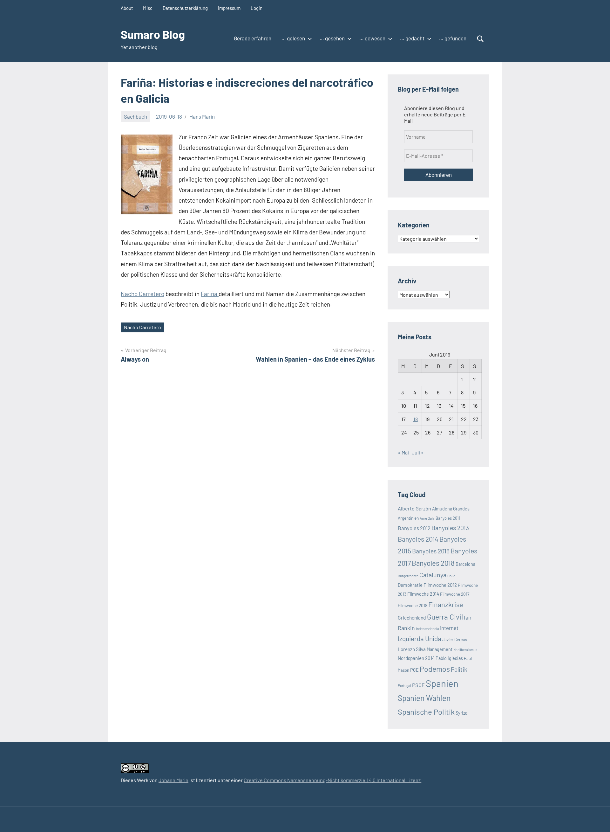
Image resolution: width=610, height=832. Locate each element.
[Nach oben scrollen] (597, 819)
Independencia (427, 628)
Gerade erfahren (252, 38)
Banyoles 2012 (414, 528)
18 (415, 419)
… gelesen (293, 38)
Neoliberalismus (465, 650)
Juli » (418, 452)
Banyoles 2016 (431, 551)
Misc (147, 8)
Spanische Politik (426, 711)
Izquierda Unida (419, 638)
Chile (451, 575)
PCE (414, 670)
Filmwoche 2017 (454, 594)
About (127, 8)
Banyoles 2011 (448, 518)
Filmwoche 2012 (440, 585)
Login (256, 8)
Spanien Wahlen (424, 698)
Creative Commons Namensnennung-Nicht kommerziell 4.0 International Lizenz (332, 780)
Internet (449, 628)
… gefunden (452, 38)
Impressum (229, 8)
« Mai (403, 452)
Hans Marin (202, 116)
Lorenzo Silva (412, 649)
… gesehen (332, 38)
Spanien (442, 683)
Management (439, 649)
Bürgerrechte (408, 575)
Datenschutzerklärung (185, 8)
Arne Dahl (427, 518)
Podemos (435, 668)
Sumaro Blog (153, 34)
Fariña (210, 293)
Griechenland (412, 617)
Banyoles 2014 (418, 539)
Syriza (461, 713)
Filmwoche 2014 (423, 594)
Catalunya (432, 575)
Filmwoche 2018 (412, 605)
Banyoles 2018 (433, 563)
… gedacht (412, 38)
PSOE (418, 685)
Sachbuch (135, 116)
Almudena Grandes (451, 508)
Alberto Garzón (414, 508)
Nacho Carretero (142, 293)
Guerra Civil (445, 616)
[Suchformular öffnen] (480, 38)
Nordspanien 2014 (416, 658)
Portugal (404, 685)
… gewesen (372, 38)
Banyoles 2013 (450, 527)
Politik (459, 669)
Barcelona (465, 564)
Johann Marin (173, 780)
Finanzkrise (445, 604)
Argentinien (408, 518)
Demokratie (410, 585)
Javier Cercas (454, 639)
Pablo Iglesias (449, 658)
